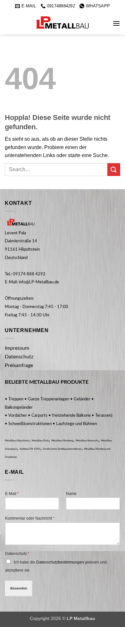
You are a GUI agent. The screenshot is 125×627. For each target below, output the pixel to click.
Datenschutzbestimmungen (60, 562)
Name (71, 493)
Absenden (18, 588)
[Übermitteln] (113, 169)
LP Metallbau (81, 618)
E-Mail (12, 493)
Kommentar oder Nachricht (29, 518)
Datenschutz (17, 553)
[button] (116, 23)
